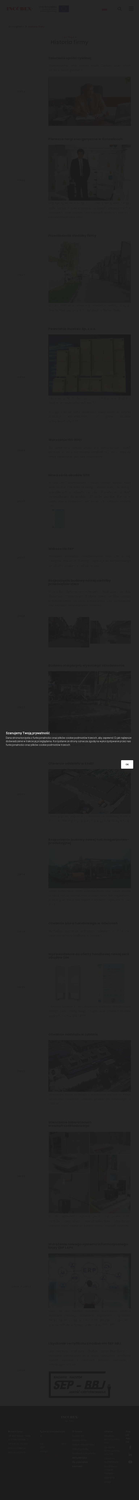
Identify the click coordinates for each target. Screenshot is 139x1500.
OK (127, 764)
